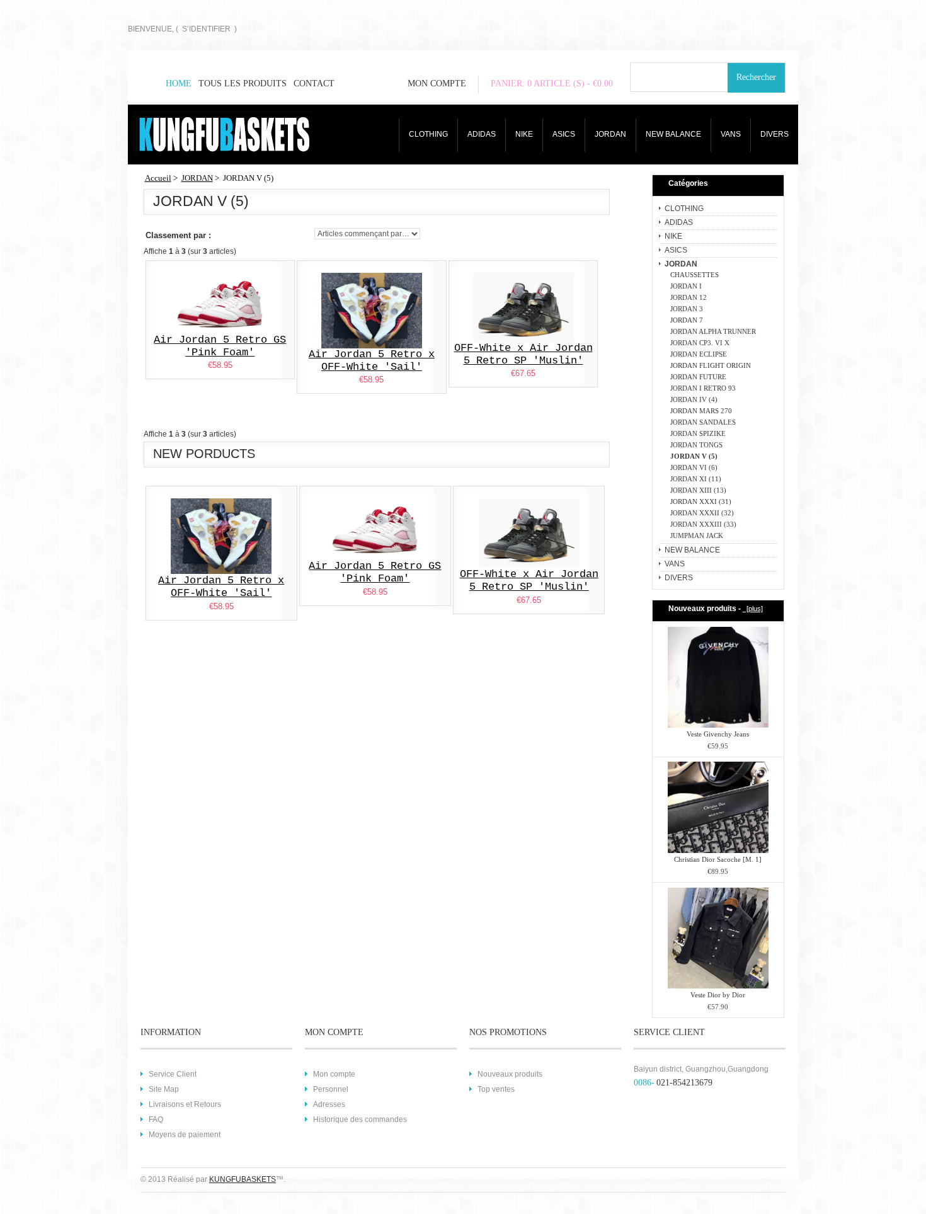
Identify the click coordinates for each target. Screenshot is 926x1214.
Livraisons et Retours (185, 1104)
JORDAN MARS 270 (699, 411)
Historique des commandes (360, 1119)
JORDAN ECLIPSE (696, 354)
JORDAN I (684, 286)
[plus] (753, 608)
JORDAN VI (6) (691, 467)
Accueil (158, 178)
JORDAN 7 (684, 320)
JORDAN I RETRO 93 (701, 388)
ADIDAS (481, 134)
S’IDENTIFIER (206, 29)
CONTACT (314, 83)
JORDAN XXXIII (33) (701, 524)
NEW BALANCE (673, 134)
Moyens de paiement (184, 1134)
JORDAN (610, 134)
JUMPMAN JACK (694, 535)
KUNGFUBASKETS (242, 1179)
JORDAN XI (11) (693, 479)
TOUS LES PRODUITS (242, 83)
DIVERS (774, 134)
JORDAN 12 (686, 297)
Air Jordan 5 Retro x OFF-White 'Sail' (372, 360)
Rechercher (756, 77)
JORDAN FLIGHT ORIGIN (708, 365)
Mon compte (334, 1074)
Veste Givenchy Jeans (718, 734)
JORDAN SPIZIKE (696, 433)
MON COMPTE (437, 83)
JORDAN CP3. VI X (697, 342)
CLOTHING (428, 134)
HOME (178, 83)
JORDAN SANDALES (701, 422)
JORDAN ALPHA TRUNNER (711, 331)
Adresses (329, 1104)
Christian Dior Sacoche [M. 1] (718, 859)
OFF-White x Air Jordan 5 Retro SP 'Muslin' (523, 354)
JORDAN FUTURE (696, 377)
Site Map (164, 1089)
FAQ (156, 1119)
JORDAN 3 (684, 308)
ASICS (563, 134)
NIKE (524, 134)
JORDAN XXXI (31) (698, 501)
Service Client (173, 1074)
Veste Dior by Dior (717, 995)
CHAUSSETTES (692, 274)
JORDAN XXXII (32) (700, 513)
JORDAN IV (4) (691, 399)
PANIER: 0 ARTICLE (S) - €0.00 (552, 83)
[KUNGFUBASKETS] (195, 133)
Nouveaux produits (509, 1074)
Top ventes (496, 1089)
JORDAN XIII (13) (696, 490)
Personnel (330, 1089)
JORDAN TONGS (694, 445)
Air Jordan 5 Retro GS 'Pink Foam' (220, 346)
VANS (731, 134)
